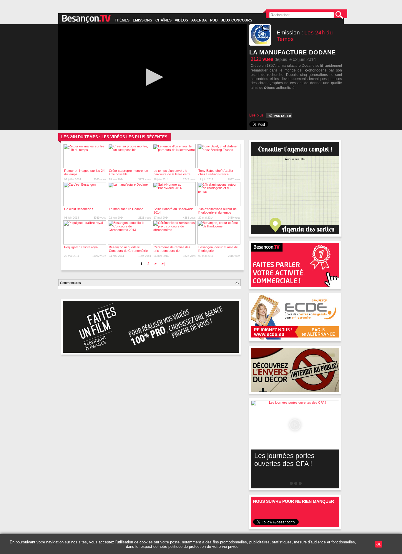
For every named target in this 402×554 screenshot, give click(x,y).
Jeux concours (236, 20)
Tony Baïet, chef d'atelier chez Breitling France (215, 172)
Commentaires (70, 283)
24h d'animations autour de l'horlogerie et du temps (217, 210)
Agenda (199, 20)
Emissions (142, 20)
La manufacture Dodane (126, 209)
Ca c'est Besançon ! (78, 209)
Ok (378, 544)
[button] (152, 77)
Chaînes (163, 20)
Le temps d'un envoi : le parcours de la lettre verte (172, 172)
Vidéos (181, 20)
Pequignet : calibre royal (81, 247)
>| (163, 264)
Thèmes (122, 20)
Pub (214, 20)
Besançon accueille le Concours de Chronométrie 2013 (128, 250)
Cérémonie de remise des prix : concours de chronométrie (172, 250)
